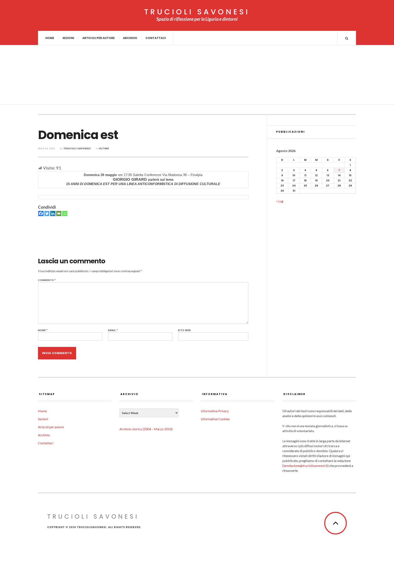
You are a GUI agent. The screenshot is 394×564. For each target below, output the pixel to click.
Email (113, 330)
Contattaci (155, 38)
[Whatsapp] (64, 213)
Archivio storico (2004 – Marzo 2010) (146, 429)
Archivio (130, 38)
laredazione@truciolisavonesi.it (305, 465)
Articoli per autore (98, 38)
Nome (43, 330)
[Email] (58, 213)
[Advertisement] (197, 76)
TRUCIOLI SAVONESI (197, 12)
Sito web (184, 330)
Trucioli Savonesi (77, 148)
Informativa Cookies (215, 419)
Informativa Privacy (215, 411)
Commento (47, 280)
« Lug (279, 201)
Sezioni (68, 38)
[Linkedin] (52, 213)
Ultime (104, 148)
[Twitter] (46, 213)
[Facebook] (41, 213)
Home (49, 38)
